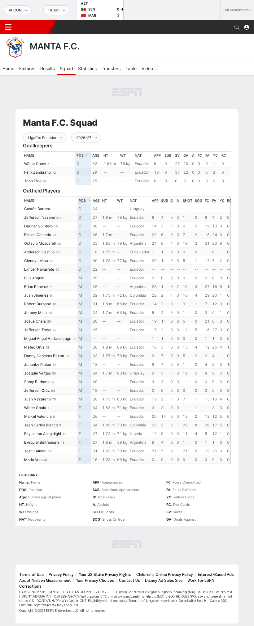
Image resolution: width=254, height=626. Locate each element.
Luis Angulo (34, 278)
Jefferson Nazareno (41, 217)
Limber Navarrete (39, 269)
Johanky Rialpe (37, 364)
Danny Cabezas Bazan (44, 355)
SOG (198, 200)
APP (157, 155)
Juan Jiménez (36, 295)
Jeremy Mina (35, 312)
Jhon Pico (33, 181)
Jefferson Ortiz (37, 390)
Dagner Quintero (38, 226)
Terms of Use (31, 575)
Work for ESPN (200, 580)
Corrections (30, 586)
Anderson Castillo (39, 252)
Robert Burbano (37, 304)
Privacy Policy (61, 575)
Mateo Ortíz (34, 347)
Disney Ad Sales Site (163, 580)
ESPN (33, 27)
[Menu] (8, 27)
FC (200, 155)
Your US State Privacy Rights (105, 575)
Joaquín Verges (37, 373)
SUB (167, 155)
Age (95, 155)
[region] (127, 168)
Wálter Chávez (37, 163)
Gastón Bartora (37, 208)
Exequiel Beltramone (41, 442)
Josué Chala (35, 321)
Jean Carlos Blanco (41, 425)
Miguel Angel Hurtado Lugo (47, 338)
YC (215, 155)
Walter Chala (35, 407)
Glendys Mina (36, 260)
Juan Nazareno (37, 399)
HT (105, 155)
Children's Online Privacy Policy (164, 575)
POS (80, 155)
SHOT (187, 200)
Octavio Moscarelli (40, 243)
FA (207, 155)
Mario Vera (33, 459)
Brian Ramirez (36, 286)
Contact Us (129, 580)
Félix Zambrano (37, 172)
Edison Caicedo (37, 234)
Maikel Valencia (38, 416)
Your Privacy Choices (95, 580)
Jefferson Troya (37, 330)
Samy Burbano (37, 381)
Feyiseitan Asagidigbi (42, 433)
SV (177, 155)
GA (185, 155)
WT (123, 155)
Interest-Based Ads (216, 575)
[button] (236, 27)
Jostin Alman (35, 451)
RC (223, 155)
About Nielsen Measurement (45, 580)
